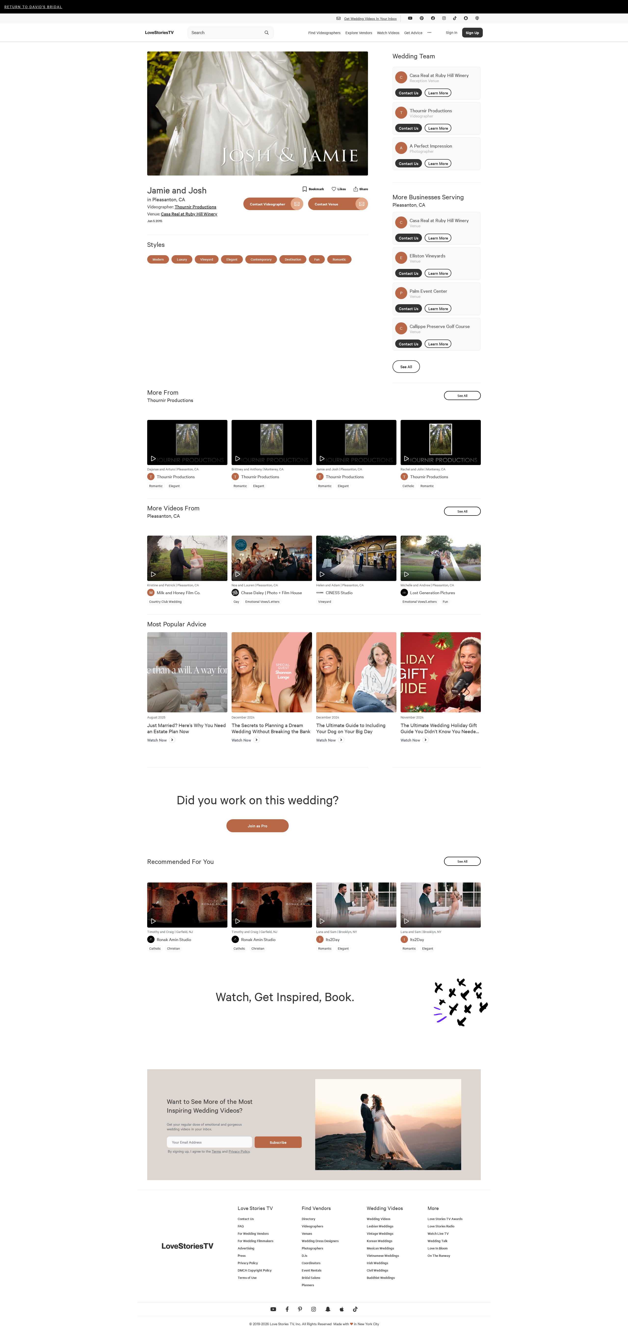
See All (406, 366)
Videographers (312, 1226)
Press (242, 1255)
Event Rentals (311, 1270)
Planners (308, 1285)
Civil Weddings (377, 1270)
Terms (216, 1151)
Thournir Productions (195, 206)
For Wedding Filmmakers (255, 1240)
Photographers (312, 1248)
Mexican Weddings (380, 1248)
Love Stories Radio (441, 1226)
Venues (307, 1233)
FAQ (241, 1226)
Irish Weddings (377, 1262)
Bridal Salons (311, 1277)
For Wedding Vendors (253, 1233)
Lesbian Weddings (380, 1226)
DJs (304, 1255)
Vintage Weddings (380, 1233)
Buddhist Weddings (381, 1277)
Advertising (246, 1248)
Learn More (438, 92)
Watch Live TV (438, 1233)
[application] (257, 113)
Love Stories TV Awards (445, 1218)
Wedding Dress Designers (320, 1240)
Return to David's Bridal (33, 6)
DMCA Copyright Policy (255, 1270)
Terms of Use (247, 1277)
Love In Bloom (438, 1248)
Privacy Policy (239, 1151)
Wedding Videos (378, 1218)
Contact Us (409, 92)
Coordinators (311, 1262)
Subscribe (278, 1142)
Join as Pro (257, 825)
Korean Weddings (379, 1240)
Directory (308, 1218)
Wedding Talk (437, 1240)
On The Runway (439, 1255)
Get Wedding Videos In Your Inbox (370, 18)
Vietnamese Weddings (383, 1255)
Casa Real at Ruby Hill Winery (189, 213)
